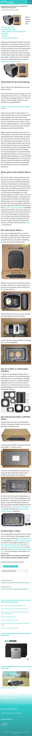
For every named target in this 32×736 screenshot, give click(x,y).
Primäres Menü (30, 2)
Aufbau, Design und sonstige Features (13, 31)
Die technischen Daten (8, 29)
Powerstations (5, 6)
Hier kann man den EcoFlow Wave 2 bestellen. (15, 106)
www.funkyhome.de (19, 732)
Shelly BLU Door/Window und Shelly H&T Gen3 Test (15, 581)
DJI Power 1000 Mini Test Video (10, 628)
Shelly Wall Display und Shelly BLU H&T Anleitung (14, 609)
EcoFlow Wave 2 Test (8, 27)
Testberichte (23, 6)
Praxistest (4, 35)
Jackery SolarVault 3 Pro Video (9, 620)
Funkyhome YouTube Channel (10, 61)
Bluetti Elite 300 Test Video (8, 617)
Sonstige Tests (15, 6)
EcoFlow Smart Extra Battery (14, 207)
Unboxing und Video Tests (8, 7)
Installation (4, 33)
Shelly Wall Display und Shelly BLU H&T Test (13, 605)
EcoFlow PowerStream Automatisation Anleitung (14, 588)
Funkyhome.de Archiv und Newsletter (11, 713)
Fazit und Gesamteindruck (9, 38)
